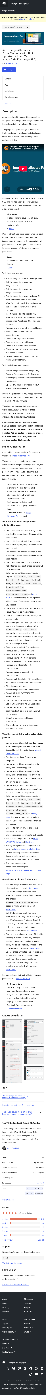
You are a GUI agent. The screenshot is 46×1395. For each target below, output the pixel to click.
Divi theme (30, 842)
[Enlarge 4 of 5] (40, 1049)
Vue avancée (8, 1200)
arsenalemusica (15, 1008)
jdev (10, 267)
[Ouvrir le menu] (42, 3)
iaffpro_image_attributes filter (26, 849)
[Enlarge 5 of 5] (40, 1069)
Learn (4, 1319)
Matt (5, 1344)
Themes (27, 1303)
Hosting (5, 1307)
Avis (6, 85)
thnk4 (11, 228)
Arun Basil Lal (11, 63)
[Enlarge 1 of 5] (19, 1022)
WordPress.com (10, 1339)
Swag (27, 1332)
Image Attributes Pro (21, 456)
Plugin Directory (8, 11)
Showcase (28, 1299)
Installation (9, 91)
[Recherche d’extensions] (27, 27)
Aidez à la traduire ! (27, 19)
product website (23, 978)
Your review (7, 1240)
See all (41, 1240)
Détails (8, 79)
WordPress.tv (9, 1332)
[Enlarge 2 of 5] (19, 1043)
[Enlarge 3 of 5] (40, 1022)
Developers (7, 1327)
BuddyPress (8, 1352)
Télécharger (9, 70)
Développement (12, 97)
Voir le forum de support (12, 1263)
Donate (28, 1327)
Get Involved (30, 1319)
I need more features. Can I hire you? (18, 1105)
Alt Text (40, 1188)
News (4, 1303)
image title (39, 1193)
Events (27, 1323)
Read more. (34, 888)
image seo (29, 1193)
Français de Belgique (17, 1363)
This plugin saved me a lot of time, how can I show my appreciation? (17, 1113)
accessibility (31, 1188)
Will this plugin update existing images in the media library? (15, 1096)
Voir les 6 (40, 1183)
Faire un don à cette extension (15, 1284)
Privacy (5, 1311)
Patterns (28, 1311)
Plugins (27, 1307)
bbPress (7, 1348)
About (5, 1299)
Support (8, 103)
